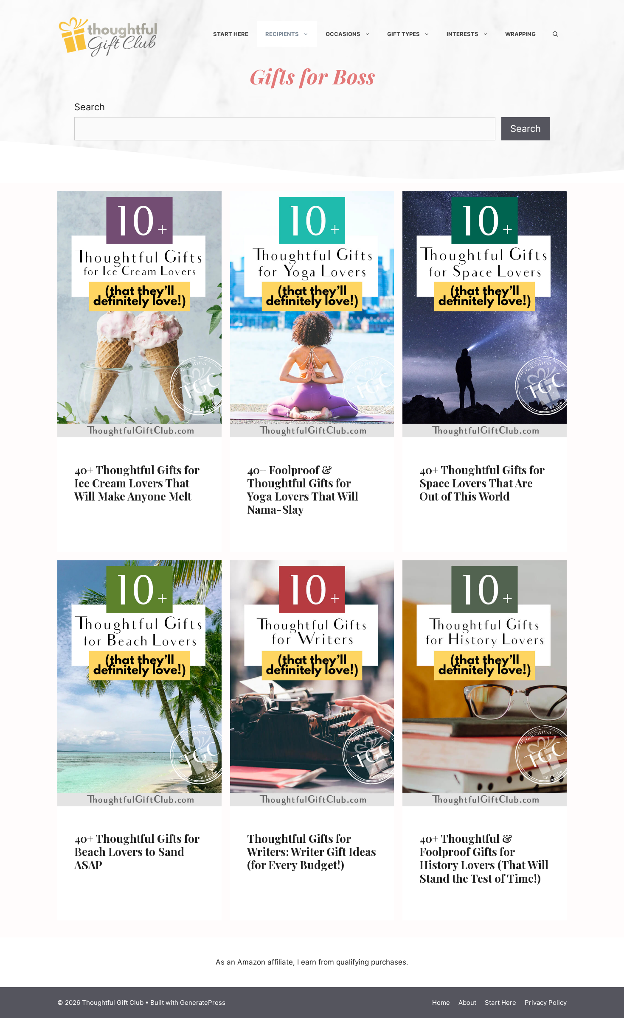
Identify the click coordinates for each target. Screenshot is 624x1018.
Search (89, 106)
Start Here (230, 34)
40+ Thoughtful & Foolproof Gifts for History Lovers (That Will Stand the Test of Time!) (483, 858)
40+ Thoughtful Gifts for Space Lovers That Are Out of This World (481, 482)
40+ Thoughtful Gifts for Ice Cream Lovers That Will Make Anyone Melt (136, 482)
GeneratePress (202, 1002)
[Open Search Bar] (555, 34)
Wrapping (520, 34)
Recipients (282, 34)
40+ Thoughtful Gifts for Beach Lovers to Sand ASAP (136, 851)
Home (441, 1002)
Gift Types (403, 34)
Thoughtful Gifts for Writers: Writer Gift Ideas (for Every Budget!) (311, 851)
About (467, 1002)
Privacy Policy (546, 1002)
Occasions (343, 34)
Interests (462, 34)
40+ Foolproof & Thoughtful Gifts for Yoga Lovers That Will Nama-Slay (302, 489)
